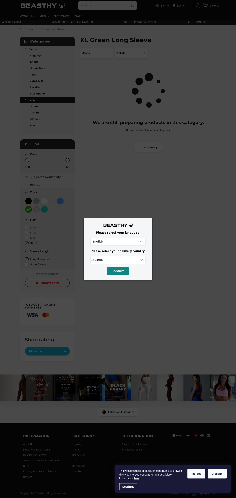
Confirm (118, 271)
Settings (128, 486)
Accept (217, 473)
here (136, 478)
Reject (196, 473)
